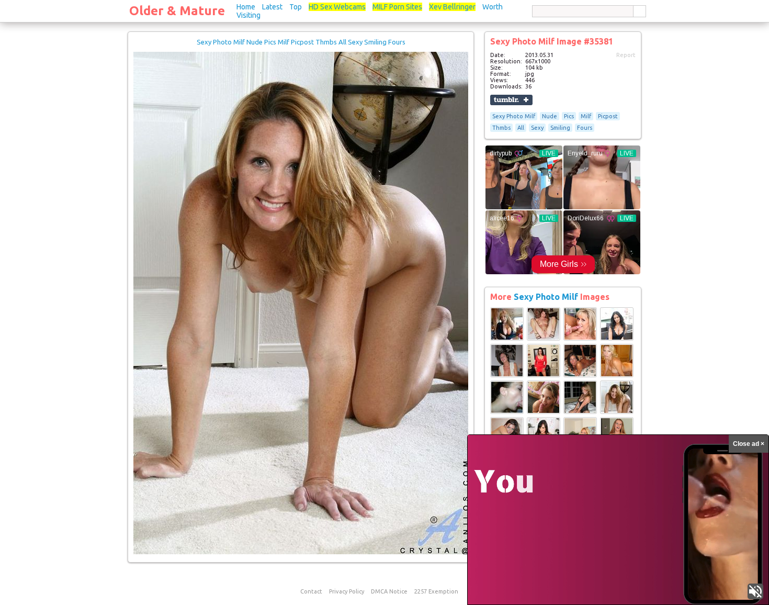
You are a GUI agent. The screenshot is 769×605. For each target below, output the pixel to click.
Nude (549, 116)
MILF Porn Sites (397, 7)
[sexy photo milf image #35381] (300, 552)
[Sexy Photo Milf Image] (507, 338)
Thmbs (501, 128)
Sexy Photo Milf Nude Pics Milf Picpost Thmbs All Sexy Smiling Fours (301, 42)
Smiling (560, 128)
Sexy (537, 128)
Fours (584, 128)
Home (245, 7)
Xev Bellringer (452, 7)
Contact (311, 591)
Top (295, 7)
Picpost (608, 116)
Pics (569, 116)
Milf (586, 116)
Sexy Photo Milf (513, 116)
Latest (272, 7)
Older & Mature (177, 11)
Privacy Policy (346, 591)
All (520, 128)
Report (626, 55)
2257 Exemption (436, 591)
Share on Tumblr (511, 100)
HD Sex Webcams (337, 7)
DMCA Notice (389, 591)
